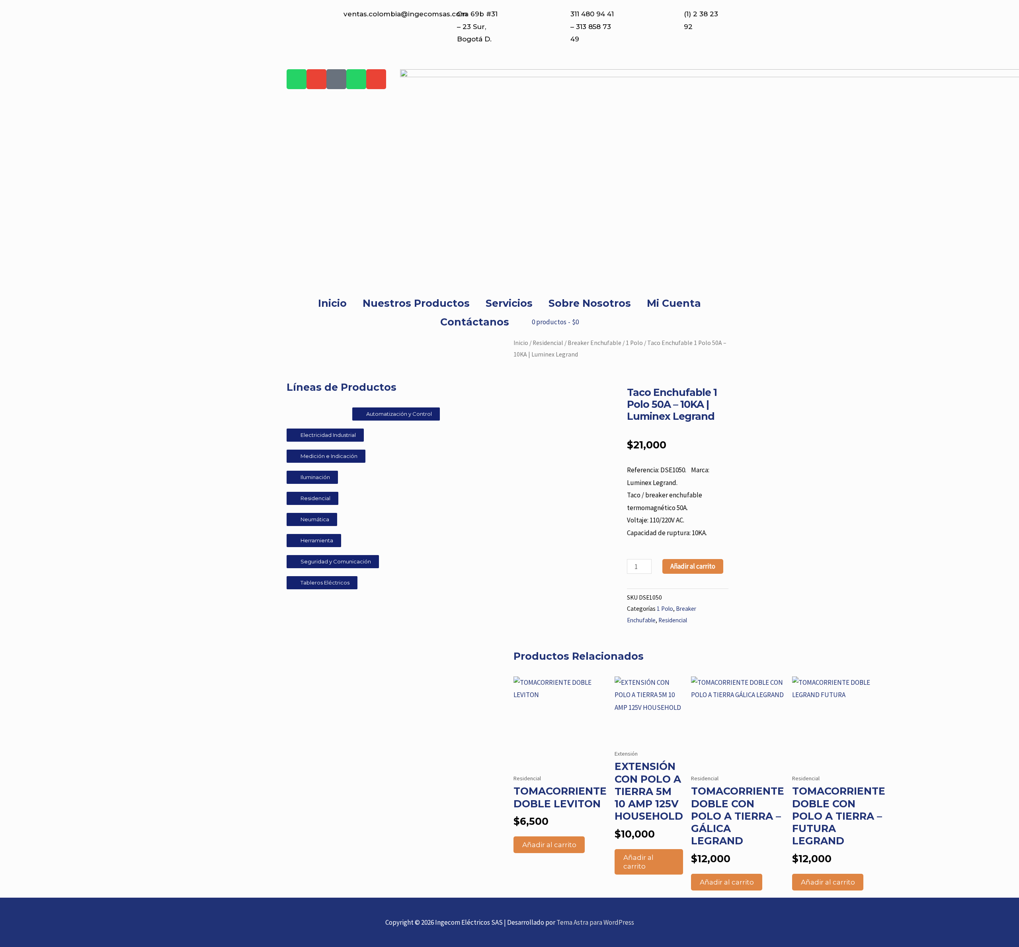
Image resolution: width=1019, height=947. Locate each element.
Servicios (509, 303)
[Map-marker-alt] (336, 79)
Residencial (548, 343)
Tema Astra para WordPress (595, 922)
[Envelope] (316, 79)
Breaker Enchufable (594, 343)
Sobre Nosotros (590, 303)
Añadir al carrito (692, 566)
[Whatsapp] (296, 79)
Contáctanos (474, 322)
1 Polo (634, 343)
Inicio (332, 303)
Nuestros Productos (416, 303)
